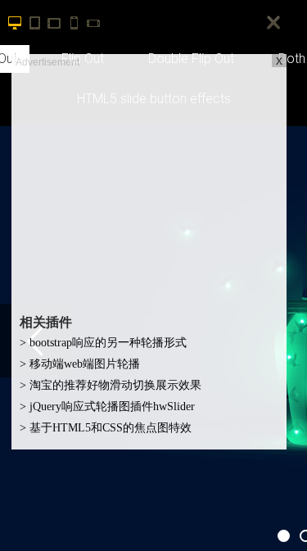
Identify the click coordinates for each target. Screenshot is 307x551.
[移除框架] (274, 23)
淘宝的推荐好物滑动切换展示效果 (110, 385)
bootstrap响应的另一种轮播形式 (103, 342)
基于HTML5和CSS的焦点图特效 (106, 428)
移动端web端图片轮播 (80, 364)
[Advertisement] (149, 185)
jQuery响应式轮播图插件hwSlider (107, 406)
